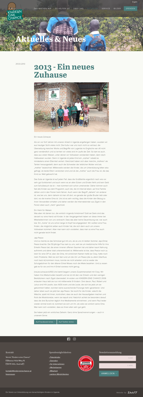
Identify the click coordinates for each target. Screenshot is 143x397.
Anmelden (108, 373)
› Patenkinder (54, 357)
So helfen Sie (62, 8)
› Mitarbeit (53, 371)
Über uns (78, 8)
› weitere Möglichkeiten (59, 374)
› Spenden (53, 361)
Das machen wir (42, 8)
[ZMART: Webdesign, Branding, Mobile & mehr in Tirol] (126, 392)
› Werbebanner (55, 367)
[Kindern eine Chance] (15, 11)
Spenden (130, 8)
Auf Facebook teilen (44, 322)
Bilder (117, 8)
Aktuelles (92, 8)
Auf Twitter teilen (66, 322)
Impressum (10, 374)
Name (130, 358)
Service (106, 8)
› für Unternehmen (56, 364)
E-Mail (130, 365)
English (134, 2)
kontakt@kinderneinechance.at (18, 371)
